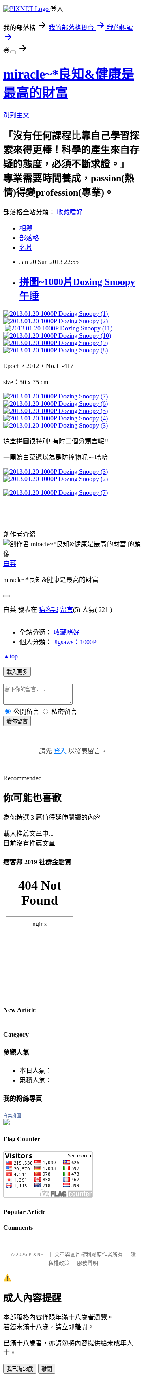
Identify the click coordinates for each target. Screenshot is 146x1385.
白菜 (9, 563)
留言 (66, 609)
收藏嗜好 (70, 212)
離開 (46, 1369)
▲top (10, 656)
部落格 (29, 237)
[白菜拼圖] (6, 1123)
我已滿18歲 (19, 1369)
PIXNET (37, 1254)
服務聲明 (87, 1263)
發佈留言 (17, 721)
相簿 (25, 228)
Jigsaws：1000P (75, 642)
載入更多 (17, 672)
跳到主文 (16, 115)
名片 (25, 247)
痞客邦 (48, 609)
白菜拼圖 (12, 1115)
